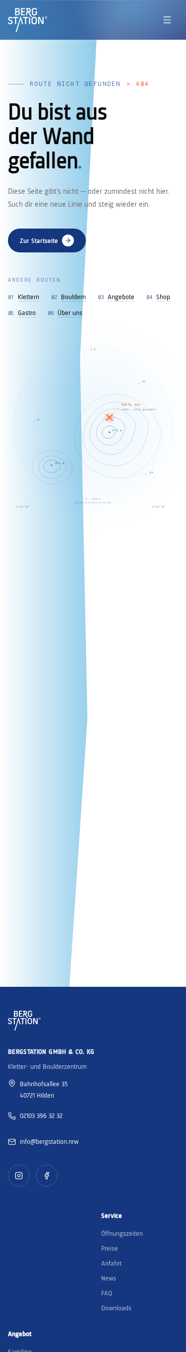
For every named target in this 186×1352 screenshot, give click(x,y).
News (108, 1278)
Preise (109, 1248)
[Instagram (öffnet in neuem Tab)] (19, 1176)
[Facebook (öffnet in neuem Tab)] (47, 1176)
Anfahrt (111, 1263)
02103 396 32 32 (41, 1115)
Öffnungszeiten (122, 1233)
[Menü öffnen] (167, 20)
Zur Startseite (39, 240)
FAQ (106, 1293)
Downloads (116, 1308)
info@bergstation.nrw (49, 1141)
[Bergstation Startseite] (27, 20)
